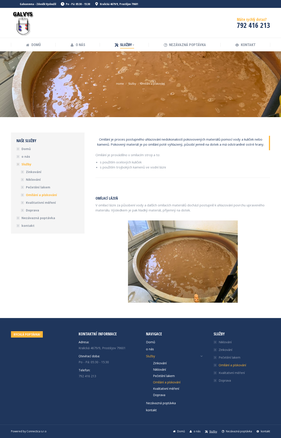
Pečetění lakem (38, 187)
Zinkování (33, 172)
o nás (26, 156)
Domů (26, 149)
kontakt (28, 225)
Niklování (33, 179)
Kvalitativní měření (41, 202)
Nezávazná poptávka (38, 218)
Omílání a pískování (41, 195)
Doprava (32, 210)
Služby (26, 164)
